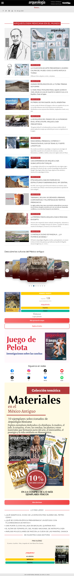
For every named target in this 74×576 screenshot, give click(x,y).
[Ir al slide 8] (44, 285)
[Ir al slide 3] (33, 285)
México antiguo (35, 65)
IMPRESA (30, 559)
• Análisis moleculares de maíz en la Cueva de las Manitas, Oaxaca (36, 531)
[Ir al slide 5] (38, 285)
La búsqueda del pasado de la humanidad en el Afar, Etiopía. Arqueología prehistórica (49, 121)
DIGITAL (30, 562)
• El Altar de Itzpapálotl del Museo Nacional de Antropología (35, 528)
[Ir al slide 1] (29, 285)
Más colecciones (37, 502)
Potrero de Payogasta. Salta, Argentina (48, 102)
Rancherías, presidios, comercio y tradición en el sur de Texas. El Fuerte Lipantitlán (48, 143)
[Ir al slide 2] (31, 285)
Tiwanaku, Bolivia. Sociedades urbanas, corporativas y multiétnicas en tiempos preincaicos (48, 200)
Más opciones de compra (37, 321)
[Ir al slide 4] (35, 285)
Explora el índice (37, 326)
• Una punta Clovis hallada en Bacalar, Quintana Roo (30, 526)
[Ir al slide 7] (42, 285)
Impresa (45, 308)
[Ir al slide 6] (40, 285)
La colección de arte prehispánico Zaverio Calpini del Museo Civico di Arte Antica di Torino (49, 70)
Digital (45, 311)
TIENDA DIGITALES (56, 4)
